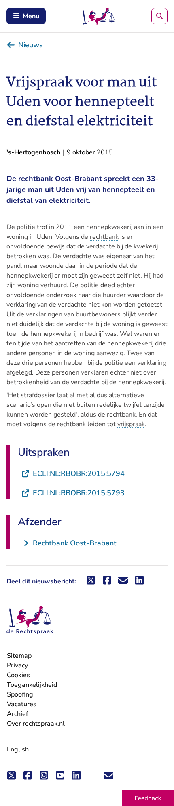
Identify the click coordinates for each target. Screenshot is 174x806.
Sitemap (19, 655)
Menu (31, 16)
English (18, 749)
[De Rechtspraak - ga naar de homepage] (29, 620)
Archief (17, 713)
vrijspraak (131, 424)
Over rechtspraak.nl (36, 723)
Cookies (18, 675)
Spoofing (20, 694)
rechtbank (104, 236)
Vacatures (21, 704)
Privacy (17, 665)
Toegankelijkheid (32, 684)
